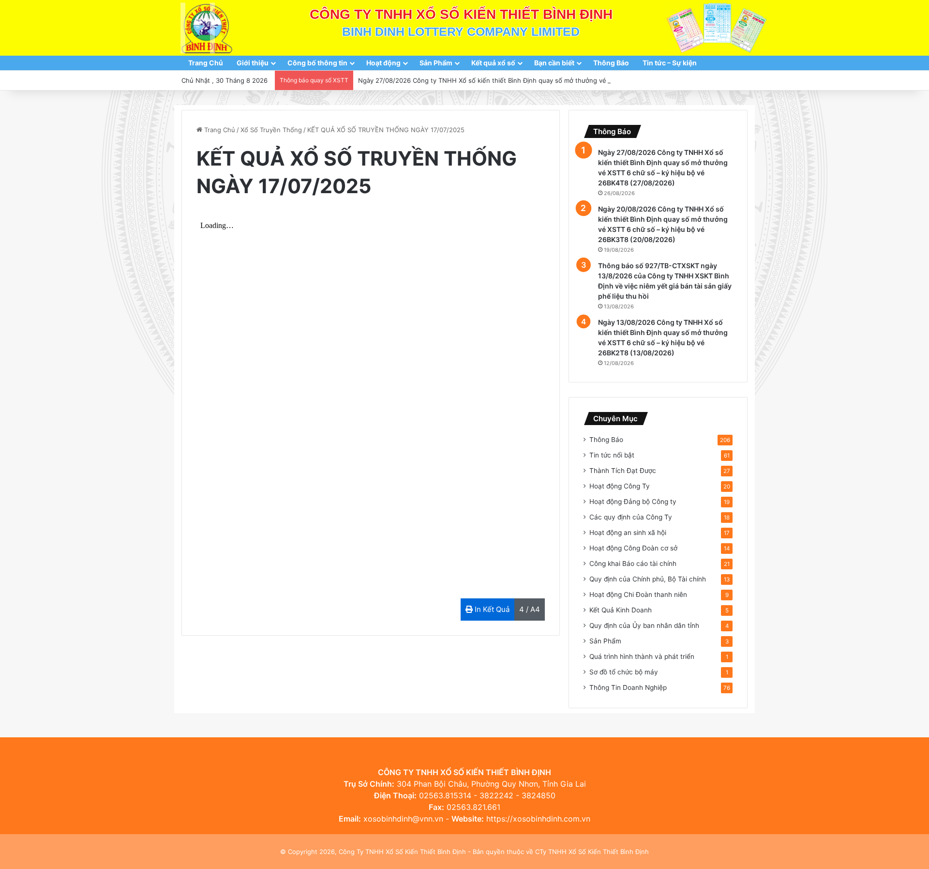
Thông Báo (611, 63)
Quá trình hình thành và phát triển (641, 656)
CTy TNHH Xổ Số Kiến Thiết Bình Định (592, 851)
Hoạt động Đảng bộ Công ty (632, 501)
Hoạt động (383, 63)
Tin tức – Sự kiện (670, 63)
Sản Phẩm (436, 63)
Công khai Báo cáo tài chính (632, 563)
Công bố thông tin (317, 63)
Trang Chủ (205, 63)
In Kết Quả (491, 609)
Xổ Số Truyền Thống (271, 130)
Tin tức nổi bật (611, 455)
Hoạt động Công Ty (619, 486)
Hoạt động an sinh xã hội (627, 532)
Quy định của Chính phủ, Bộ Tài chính (647, 579)
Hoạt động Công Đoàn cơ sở (633, 548)
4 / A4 (529, 609)
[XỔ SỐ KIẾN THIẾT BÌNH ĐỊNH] (206, 27)
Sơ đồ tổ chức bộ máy (623, 672)
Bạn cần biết (554, 63)
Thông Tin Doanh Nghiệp (628, 687)
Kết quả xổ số (493, 63)
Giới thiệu (253, 63)
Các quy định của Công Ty (630, 517)
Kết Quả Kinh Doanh (620, 610)
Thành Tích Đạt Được (622, 470)
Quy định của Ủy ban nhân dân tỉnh (644, 625)
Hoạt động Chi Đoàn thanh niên (638, 594)
